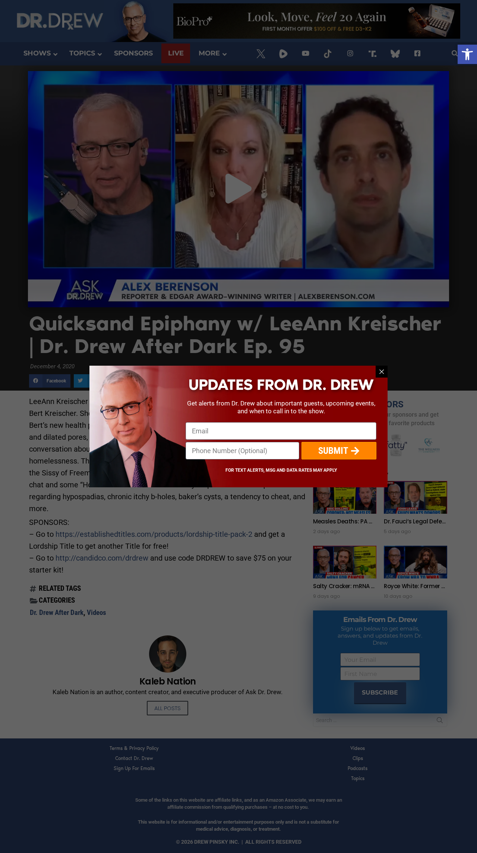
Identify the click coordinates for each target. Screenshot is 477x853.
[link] (467, 54)
